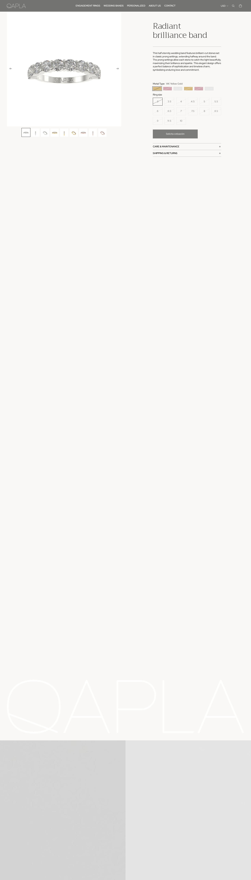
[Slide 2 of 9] (35, 133)
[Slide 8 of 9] (93, 133)
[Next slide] (118, 69)
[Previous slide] (9, 69)
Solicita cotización (175, 133)
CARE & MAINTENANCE (166, 146)
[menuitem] (88, 6)
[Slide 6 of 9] (74, 133)
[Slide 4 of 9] (55, 133)
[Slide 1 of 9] (26, 133)
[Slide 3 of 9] (45, 133)
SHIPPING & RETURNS (165, 153)
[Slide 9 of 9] (102, 133)
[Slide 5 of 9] (64, 133)
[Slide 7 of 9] (83, 133)
